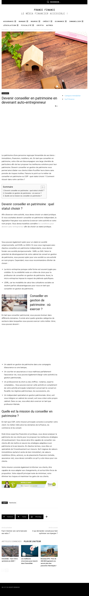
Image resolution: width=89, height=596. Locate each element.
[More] (46, 516)
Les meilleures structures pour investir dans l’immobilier (29, 561)
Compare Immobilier (73, 96)
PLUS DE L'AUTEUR (32, 541)
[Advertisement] (30, 113)
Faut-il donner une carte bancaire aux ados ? (14, 532)
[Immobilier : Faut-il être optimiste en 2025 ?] (10, 551)
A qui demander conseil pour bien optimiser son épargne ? (45, 532)
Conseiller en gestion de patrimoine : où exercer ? (23, 193)
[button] (53, 2)
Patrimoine (12, 503)
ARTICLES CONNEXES (12, 541)
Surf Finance (69, 99)
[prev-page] (3, 570)
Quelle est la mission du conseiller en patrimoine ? (23, 196)
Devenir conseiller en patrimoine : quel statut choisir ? (24, 190)
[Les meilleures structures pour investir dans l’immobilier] (29, 551)
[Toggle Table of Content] (41, 187)
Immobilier (5, 30)
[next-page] (6, 570)
